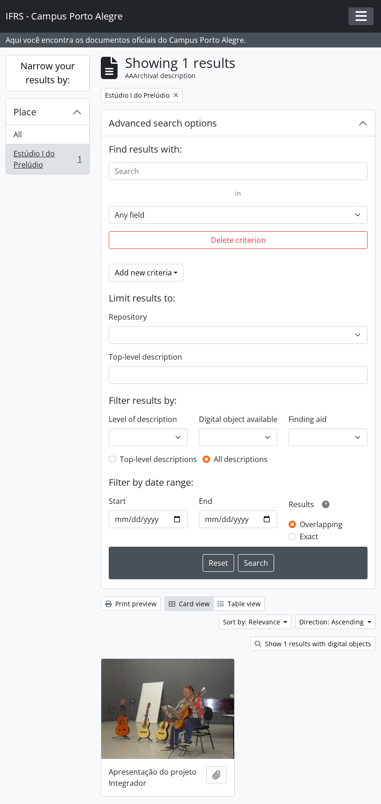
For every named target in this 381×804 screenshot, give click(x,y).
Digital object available (238, 419)
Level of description (143, 419)
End (205, 501)
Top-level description (145, 357)
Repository (128, 317)
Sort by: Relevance (252, 621)
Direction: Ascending (332, 621)
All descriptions (241, 459)
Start (117, 501)
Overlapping (321, 524)
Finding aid (308, 419)
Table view (243, 603)
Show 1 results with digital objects (317, 643)
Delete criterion (238, 240)
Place (24, 112)
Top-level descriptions (158, 459)
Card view (193, 603)
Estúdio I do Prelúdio (47, 159)
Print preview (135, 603)
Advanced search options (163, 123)
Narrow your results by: (47, 73)
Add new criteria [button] (143, 273)
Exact (309, 536)
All (17, 134)
